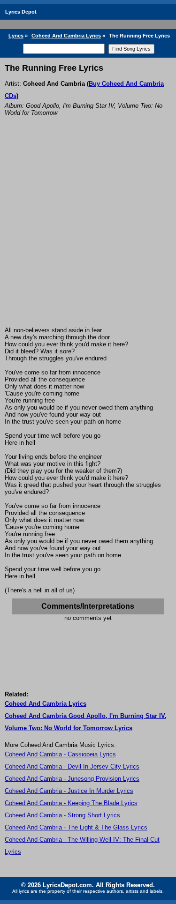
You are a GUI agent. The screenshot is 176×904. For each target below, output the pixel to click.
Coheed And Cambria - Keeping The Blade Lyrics (71, 803)
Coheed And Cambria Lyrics (66, 35)
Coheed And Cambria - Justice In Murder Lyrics (69, 790)
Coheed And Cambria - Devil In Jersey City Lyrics (72, 766)
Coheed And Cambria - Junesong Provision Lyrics (72, 778)
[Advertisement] (88, 234)
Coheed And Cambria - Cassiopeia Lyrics (60, 754)
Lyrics (15, 35)
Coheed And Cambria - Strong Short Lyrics (62, 815)
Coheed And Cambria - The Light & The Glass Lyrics (76, 827)
